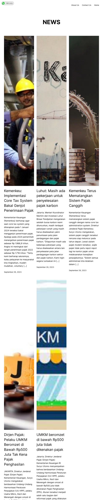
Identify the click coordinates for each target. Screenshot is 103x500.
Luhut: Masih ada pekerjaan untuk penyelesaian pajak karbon (51, 198)
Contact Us (86, 5)
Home (96, 5)
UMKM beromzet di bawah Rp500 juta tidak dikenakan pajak (50, 442)
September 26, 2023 (12, 272)
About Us (75, 5)
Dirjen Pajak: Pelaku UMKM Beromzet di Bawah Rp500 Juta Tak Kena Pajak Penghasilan (15, 449)
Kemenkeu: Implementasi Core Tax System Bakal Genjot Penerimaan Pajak (19, 201)
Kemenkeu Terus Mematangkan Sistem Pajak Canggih (82, 198)
